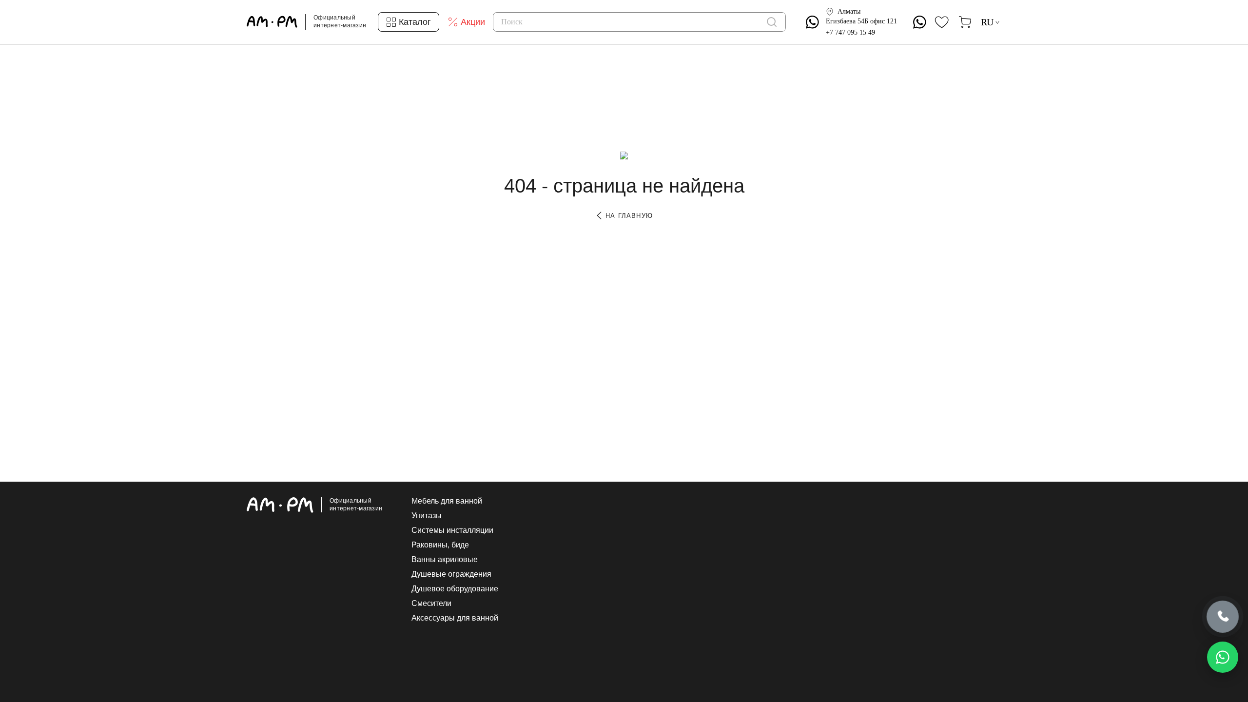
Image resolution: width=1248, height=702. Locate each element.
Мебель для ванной (446, 501)
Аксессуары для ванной (454, 618)
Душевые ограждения (451, 574)
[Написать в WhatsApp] (1222, 657)
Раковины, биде (440, 545)
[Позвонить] (1223, 618)
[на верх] (991, 619)
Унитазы (426, 516)
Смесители (431, 603)
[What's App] (812, 22)
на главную (628, 215)
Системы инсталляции (452, 530)
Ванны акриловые (444, 560)
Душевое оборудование (454, 589)
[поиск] (772, 22)
